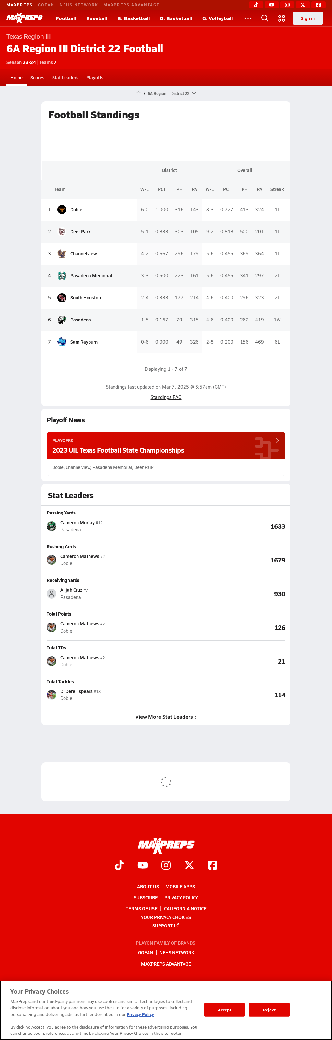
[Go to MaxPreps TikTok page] (119, 866)
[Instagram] (287, 4)
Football (66, 18)
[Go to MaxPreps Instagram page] (166, 866)
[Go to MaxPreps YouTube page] (142, 866)
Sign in (308, 18)
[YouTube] (272, 4)
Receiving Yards (63, 580)
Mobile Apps (180, 886)
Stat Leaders (65, 77)
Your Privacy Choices (166, 917)
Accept (224, 1010)
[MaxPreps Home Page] (138, 93)
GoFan (46, 4)
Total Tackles (60, 681)
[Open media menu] (281, 18)
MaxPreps (19, 4)
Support (162, 925)
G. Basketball (176, 18)
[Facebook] (318, 4)
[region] (166, 1010)
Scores (37, 77)
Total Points (59, 614)
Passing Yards (61, 512)
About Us (148, 886)
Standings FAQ (166, 397)
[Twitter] (303, 4)
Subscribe (146, 897)
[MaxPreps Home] (24, 18)
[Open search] (264, 18)
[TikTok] (256, 4)
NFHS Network (79, 4)
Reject (269, 1010)
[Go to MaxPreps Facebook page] (213, 866)
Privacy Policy (181, 897)
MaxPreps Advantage (131, 4)
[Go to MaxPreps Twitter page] (189, 866)
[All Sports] (248, 18)
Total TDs (56, 647)
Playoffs (94, 77)
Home (16, 77)
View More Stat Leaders (164, 716)
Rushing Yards (61, 546)
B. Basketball (133, 18)
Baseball (97, 18)
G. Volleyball (217, 18)
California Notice (185, 908)
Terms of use (142, 908)
